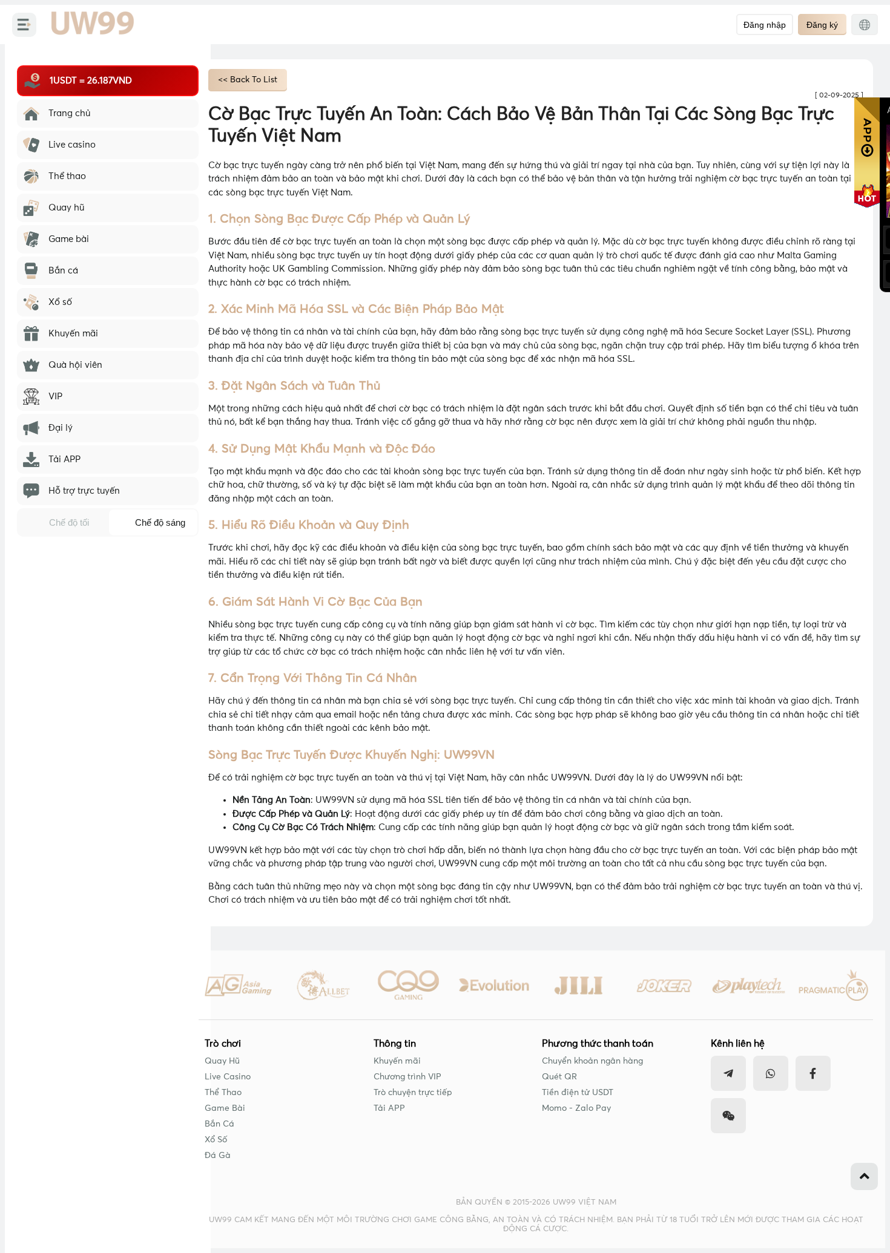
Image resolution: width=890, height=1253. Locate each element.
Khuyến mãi (397, 1061)
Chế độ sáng (160, 522)
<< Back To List (247, 80)
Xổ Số (216, 1140)
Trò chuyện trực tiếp (413, 1092)
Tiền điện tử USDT (577, 1092)
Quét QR (559, 1077)
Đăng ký (822, 25)
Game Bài (225, 1108)
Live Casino (228, 1077)
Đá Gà (218, 1155)
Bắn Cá (219, 1124)
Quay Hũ (222, 1061)
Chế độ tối (69, 522)
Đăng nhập (764, 25)
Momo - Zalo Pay (576, 1108)
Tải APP (389, 1108)
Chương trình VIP (407, 1077)
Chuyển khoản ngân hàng (592, 1061)
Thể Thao (223, 1092)
